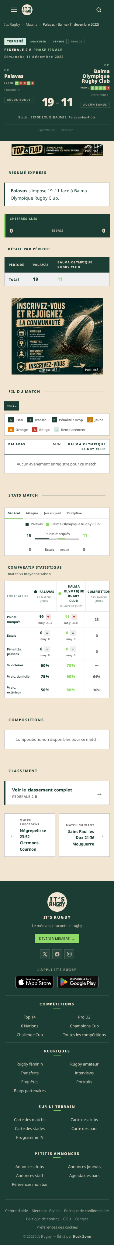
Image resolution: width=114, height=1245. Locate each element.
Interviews (84, 1073)
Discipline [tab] (74, 513)
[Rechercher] (99, 10)
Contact (81, 1218)
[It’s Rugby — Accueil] (57, 902)
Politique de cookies (43, 1218)
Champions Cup (84, 1026)
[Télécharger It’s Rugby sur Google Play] (77, 982)
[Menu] (14, 9)
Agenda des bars (84, 1175)
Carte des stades (30, 1128)
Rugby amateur (84, 1064)
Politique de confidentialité (86, 1210)
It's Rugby (12, 24)
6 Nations (29, 1026)
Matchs (31, 24)
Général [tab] (14, 513)
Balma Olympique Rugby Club (96, 76)
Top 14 (30, 1017)
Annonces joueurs (84, 1166)
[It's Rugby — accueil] (27, 9)
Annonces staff (29, 1175)
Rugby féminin (29, 1064)
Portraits (84, 1081)
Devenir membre (57, 938)
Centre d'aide (16, 1210)
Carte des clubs (84, 1119)
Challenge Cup (30, 1034)
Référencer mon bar (30, 1184)
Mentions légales (46, 1210)
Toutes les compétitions (84, 1034)
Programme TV (29, 1137)
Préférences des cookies (57, 1227)
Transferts (30, 1073)
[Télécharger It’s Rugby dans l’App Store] (35, 982)
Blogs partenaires (30, 1090)
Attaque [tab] (32, 513)
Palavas (13, 76)
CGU (67, 1218)
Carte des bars (84, 1128)
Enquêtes (29, 1081)
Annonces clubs (30, 1166)
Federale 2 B (18, 49)
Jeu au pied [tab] (52, 513)
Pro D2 (84, 1017)
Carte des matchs (29, 1119)
